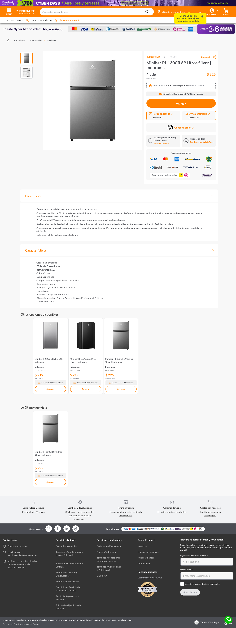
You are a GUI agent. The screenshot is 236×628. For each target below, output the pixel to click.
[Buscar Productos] (147, 11)
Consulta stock (183, 127)
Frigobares (51, 40)
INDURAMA (153, 56)
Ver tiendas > (125, 515)
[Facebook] (57, 528)
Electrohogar (19, 40)
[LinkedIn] (66, 528)
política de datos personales (207, 584)
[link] (50, 355)
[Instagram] (48, 528)
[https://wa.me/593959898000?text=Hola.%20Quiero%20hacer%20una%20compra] (228, 620)
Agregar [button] (181, 103)
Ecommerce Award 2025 (150, 577)
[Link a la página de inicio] (10, 40)
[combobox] (97, 12)
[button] (179, 12)
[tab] (119, 195)
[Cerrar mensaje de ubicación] (202, 16)
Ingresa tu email (186, 569)
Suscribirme (190, 592)
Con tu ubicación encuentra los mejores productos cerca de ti (188, 18)
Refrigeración (36, 40)
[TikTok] (75, 528)
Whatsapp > (210, 515)
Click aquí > (71, 512)
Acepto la (202, 584)
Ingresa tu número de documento (194, 555)
